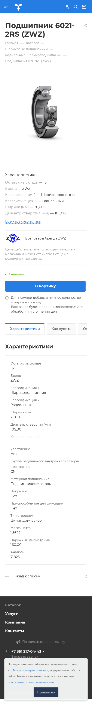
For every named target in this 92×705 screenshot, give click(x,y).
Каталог (13, 605)
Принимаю (46, 692)
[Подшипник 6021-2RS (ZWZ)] (46, 113)
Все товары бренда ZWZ (45, 238)
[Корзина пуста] (84, 7)
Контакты (14, 631)
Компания (15, 622)
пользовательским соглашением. (31, 682)
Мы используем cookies (29, 670)
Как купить (61, 329)
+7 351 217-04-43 (26, 651)
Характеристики (25, 329)
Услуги (12, 614)
